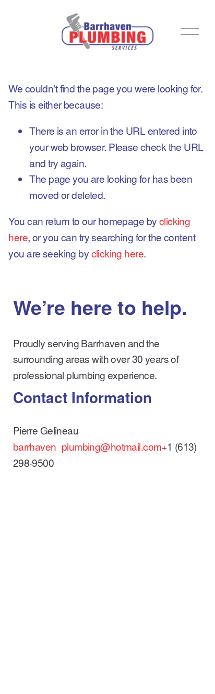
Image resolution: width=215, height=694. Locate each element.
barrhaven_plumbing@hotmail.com (87, 446)
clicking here (117, 253)
